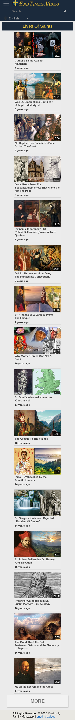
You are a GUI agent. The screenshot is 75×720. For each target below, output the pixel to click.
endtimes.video (46, 716)
